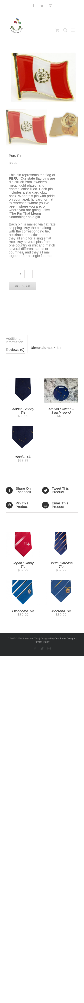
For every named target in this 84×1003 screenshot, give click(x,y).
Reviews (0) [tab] (15, 350)
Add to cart (22, 286)
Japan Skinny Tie (23, 565)
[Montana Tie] (61, 582)
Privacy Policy (42, 642)
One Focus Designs (65, 638)
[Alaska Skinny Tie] (23, 380)
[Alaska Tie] (23, 428)
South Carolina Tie (61, 565)
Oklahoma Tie (23, 611)
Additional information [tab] (14, 340)
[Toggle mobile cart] (57, 30)
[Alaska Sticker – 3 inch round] (61, 380)
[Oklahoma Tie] (23, 582)
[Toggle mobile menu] (73, 30)
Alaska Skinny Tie (23, 410)
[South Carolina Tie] (61, 534)
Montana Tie (61, 611)
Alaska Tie (23, 457)
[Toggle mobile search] (65, 30)
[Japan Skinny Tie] (23, 534)
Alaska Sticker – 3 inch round (61, 410)
